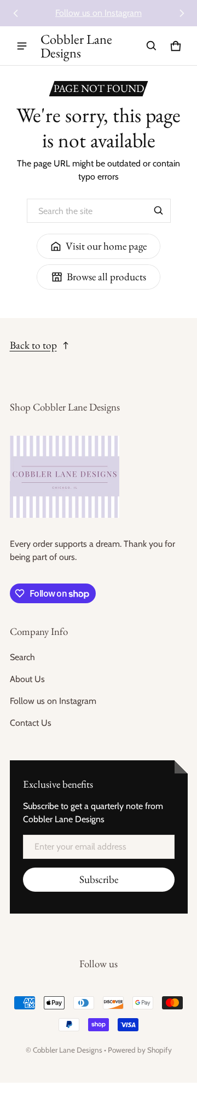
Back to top (33, 345)
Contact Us (30, 723)
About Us (27, 679)
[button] (152, 46)
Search (22, 657)
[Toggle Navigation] (22, 46)
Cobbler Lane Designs (67, 1050)
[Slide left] (16, 13)
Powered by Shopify (140, 1050)
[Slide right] (182, 13)
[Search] (159, 211)
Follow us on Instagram (98, 13)
